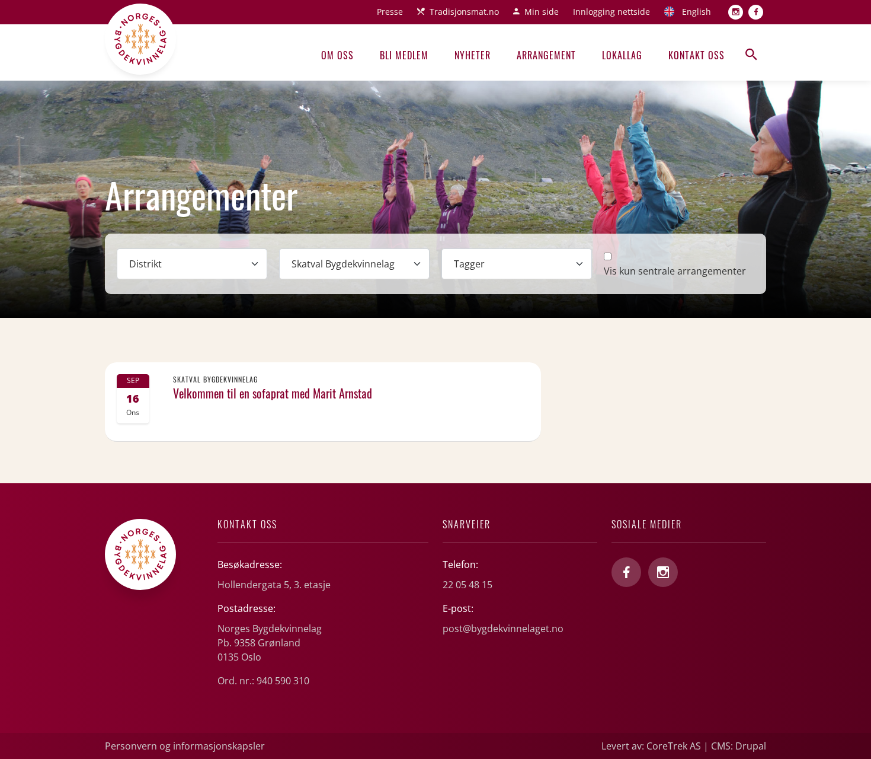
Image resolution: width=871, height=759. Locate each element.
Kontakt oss (696, 55)
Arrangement (546, 55)
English (696, 11)
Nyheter (472, 55)
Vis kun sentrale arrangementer (675, 271)
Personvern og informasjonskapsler (185, 745)
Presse (390, 11)
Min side (541, 11)
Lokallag (622, 55)
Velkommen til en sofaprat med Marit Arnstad (272, 393)
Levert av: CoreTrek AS (651, 745)
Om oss (337, 55)
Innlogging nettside (611, 11)
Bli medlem (404, 55)
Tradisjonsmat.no (464, 11)
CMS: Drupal (738, 745)
